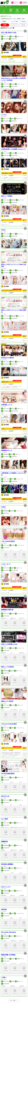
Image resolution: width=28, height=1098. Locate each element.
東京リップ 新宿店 (6, 196)
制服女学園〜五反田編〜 (8, 954)
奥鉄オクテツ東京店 (7, 701)
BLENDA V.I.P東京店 (7, 357)
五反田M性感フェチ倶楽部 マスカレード (13, 149)
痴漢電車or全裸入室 (7, 609)
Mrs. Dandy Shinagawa (8, 932)
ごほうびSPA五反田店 (8, 541)
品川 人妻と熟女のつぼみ (8, 32)
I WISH (3, 507)
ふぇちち (4, 114)
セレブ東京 (4, 819)
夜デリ (2, 6)
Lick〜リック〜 (6, 887)
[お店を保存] (25, 31)
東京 (6, 6)
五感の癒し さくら (6, 404)
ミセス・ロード (6, 564)
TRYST (3, 230)
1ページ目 (12, 1000)
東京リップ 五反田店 (7, 667)
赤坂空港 (4, 909)
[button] (5, 46)
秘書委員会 (4, 841)
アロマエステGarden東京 (9, 724)
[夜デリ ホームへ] (4, 2)
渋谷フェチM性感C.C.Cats (9, 644)
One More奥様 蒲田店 (8, 773)
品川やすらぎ (5, 796)
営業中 (4, 21)
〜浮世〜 (4, 977)
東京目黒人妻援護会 (7, 864)
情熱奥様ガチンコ (6, 450)
